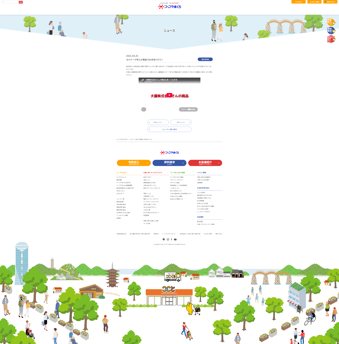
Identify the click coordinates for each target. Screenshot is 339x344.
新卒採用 (200, 221)
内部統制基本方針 (121, 234)
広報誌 (119, 218)
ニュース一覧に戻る (169, 129)
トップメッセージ (121, 177)
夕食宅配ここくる (148, 196)
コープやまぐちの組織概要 (124, 185)
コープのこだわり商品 (176, 177)
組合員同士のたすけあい (204, 195)
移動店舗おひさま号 (149, 182)
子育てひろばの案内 (203, 180)
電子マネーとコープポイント (151, 188)
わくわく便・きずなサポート (151, 212)
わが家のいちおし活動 (123, 212)
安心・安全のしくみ (176, 191)
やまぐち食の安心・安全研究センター (181, 193)
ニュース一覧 (120, 199)
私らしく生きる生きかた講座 (205, 206)
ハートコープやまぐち (203, 212)
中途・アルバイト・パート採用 (205, 224)
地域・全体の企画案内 (203, 177)
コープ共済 (146, 223)
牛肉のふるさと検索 (176, 196)
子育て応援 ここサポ (149, 204)
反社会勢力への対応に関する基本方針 (190, 234)
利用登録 (146, 215)
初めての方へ (331, 2)
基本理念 (119, 180)
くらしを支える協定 (203, 209)
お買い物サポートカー (150, 185)
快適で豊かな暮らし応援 (150, 221)
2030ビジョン (121, 191)
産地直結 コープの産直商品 (178, 185)
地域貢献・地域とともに (204, 198)
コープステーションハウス (151, 202)
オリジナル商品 (175, 182)
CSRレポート (120, 193)
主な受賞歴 (200, 201)
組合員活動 (120, 202)
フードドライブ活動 (122, 215)
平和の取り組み (121, 204)
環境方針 (156, 234)
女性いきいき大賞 (202, 203)
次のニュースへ (181, 122)
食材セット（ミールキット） (151, 199)
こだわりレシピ (174, 188)
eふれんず (298, 2)
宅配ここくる (147, 193)
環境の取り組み (121, 207)
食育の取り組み (121, 210)
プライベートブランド (176, 180)
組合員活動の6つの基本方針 (125, 188)
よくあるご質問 (314, 2)
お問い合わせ (218, 234)
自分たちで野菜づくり (176, 199)
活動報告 (200, 182)
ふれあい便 (146, 210)
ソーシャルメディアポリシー (169, 234)
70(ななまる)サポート (150, 207)
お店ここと (146, 180)
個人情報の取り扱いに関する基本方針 (140, 234)
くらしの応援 (201, 192)
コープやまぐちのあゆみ (124, 182)
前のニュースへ (158, 122)
